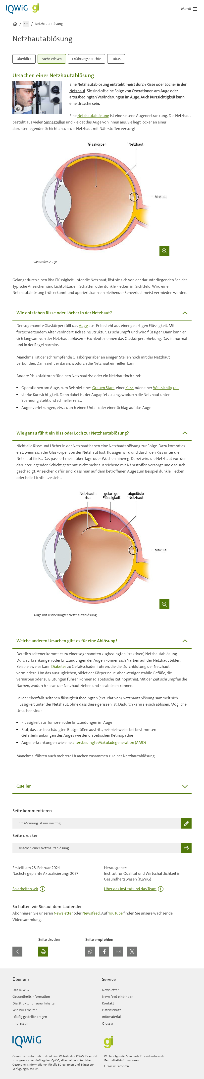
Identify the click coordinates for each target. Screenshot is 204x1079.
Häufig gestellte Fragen (29, 1016)
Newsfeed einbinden (117, 996)
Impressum (20, 1023)
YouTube (115, 913)
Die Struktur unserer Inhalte (33, 1003)
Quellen (24, 786)
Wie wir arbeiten (25, 1010)
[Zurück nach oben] (187, 971)
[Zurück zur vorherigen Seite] (17, 952)
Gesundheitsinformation (31, 996)
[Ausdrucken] (43, 952)
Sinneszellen (54, 122)
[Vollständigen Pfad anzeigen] (26, 24)
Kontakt (108, 1003)
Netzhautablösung (93, 115)
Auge (83, 325)
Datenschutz (111, 1010)
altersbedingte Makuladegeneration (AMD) (109, 742)
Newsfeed (91, 913)
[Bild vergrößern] (164, 251)
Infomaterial (111, 1016)
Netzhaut (77, 90)
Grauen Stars (103, 387)
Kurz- (129, 387)
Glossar (107, 1023)
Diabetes (58, 666)
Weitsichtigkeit (166, 387)
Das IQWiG (20, 990)
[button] (90, 952)
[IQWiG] (26, 1042)
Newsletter (63, 913)
